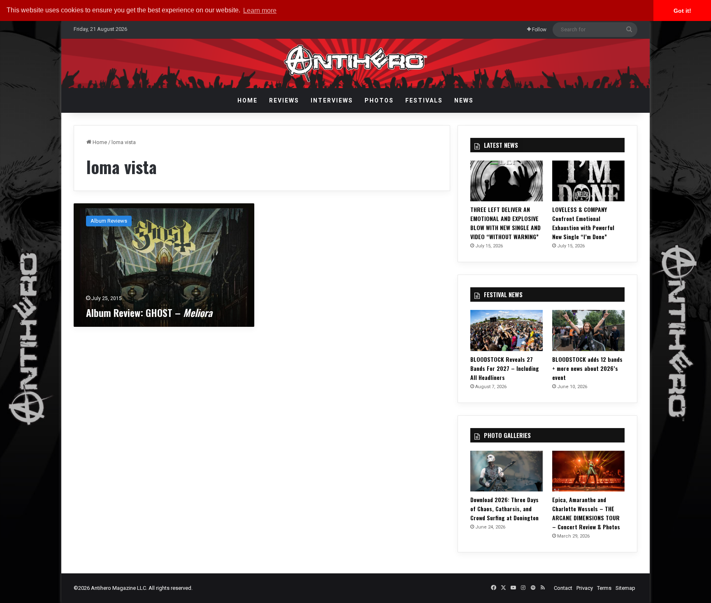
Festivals (424, 100)
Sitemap (625, 588)
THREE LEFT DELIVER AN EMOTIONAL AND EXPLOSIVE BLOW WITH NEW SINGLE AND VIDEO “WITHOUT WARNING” (505, 223)
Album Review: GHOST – (149, 312)
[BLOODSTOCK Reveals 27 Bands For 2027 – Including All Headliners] (506, 330)
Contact (563, 588)
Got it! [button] (682, 10)
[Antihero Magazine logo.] (356, 63)
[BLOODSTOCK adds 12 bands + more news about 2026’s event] (588, 330)
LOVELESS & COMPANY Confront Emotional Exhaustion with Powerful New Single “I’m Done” (583, 223)
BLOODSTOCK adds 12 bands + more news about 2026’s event (587, 368)
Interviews (332, 100)
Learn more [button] (259, 10)
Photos (379, 100)
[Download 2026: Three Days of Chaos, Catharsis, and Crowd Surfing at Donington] (506, 471)
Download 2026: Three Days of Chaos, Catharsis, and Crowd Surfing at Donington (504, 508)
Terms (604, 588)
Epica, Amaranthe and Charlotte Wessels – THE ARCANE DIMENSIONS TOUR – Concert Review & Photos (586, 513)
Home (247, 100)
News (464, 100)
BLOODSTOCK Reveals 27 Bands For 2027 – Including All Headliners (504, 368)
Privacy (584, 588)
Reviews (284, 100)
